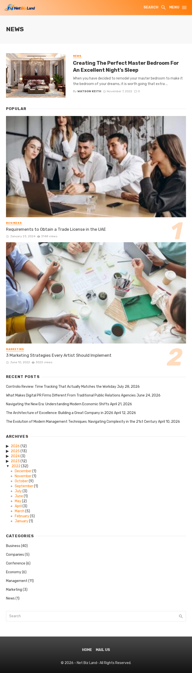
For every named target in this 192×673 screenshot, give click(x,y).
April (18, 506)
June (19, 496)
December (23, 471)
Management (17, 581)
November (23, 476)
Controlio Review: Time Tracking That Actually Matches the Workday (61, 386)
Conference (15, 563)
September (24, 486)
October (21, 481)
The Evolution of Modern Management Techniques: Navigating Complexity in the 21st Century (81, 422)
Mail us (103, 650)
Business (14, 223)
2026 (15, 446)
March (19, 511)
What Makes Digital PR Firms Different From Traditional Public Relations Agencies (71, 395)
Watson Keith (89, 91)
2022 (16, 466)
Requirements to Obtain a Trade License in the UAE (56, 229)
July (18, 491)
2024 (15, 456)
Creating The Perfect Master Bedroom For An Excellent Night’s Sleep (126, 66)
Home (87, 650)
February (22, 516)
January (21, 521)
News (77, 56)
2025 (15, 451)
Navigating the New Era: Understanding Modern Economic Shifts (57, 404)
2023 (15, 461)
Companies (15, 554)
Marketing (15, 349)
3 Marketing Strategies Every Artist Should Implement (59, 355)
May (18, 501)
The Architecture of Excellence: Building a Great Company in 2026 (59, 413)
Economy (13, 572)
